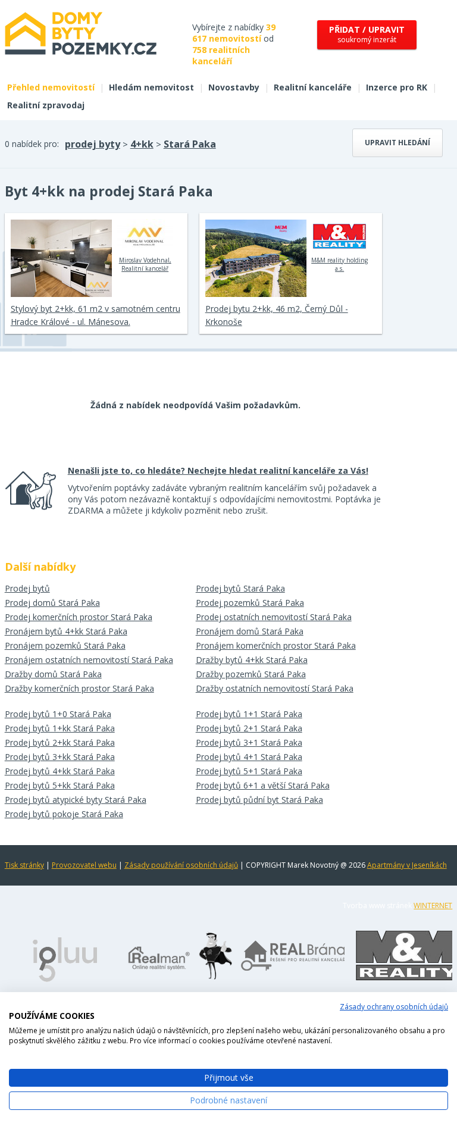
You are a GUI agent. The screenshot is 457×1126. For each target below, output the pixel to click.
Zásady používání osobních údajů (181, 865)
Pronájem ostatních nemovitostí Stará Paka (89, 659)
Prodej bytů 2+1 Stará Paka (249, 728)
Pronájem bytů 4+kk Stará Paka (66, 631)
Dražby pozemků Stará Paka (251, 674)
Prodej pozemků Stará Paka (250, 602)
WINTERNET (433, 905)
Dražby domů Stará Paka (53, 674)
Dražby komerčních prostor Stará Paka (79, 688)
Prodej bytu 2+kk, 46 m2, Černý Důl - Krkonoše (276, 315)
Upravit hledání (397, 142)
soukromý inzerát (367, 34)
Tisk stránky (24, 865)
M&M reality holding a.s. (339, 264)
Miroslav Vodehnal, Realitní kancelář (145, 264)
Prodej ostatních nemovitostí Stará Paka (274, 617)
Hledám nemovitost (151, 87)
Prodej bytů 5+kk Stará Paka (60, 785)
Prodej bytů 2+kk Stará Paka (60, 742)
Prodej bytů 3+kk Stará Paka (60, 756)
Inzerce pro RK (396, 87)
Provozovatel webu (84, 865)
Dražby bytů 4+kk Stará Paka (252, 659)
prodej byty (92, 144)
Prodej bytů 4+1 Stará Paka (249, 756)
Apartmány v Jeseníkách (407, 865)
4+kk (142, 144)
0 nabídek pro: (32, 143)
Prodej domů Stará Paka (52, 602)
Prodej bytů (27, 588)
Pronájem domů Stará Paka (249, 631)
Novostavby (233, 87)
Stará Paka (190, 144)
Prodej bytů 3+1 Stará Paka (249, 742)
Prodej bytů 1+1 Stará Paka (249, 714)
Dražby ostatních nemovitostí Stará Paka (274, 688)
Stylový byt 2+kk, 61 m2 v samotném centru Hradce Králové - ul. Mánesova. (95, 315)
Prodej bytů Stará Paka (240, 588)
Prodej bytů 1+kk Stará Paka (60, 728)
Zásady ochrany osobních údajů (394, 1007)
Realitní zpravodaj (45, 105)
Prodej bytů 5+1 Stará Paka (249, 771)
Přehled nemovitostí (51, 87)
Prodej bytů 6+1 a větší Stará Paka (263, 785)
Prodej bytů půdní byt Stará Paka (259, 799)
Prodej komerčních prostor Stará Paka (78, 617)
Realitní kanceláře (313, 87)
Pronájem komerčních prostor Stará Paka (276, 645)
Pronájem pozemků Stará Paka (65, 645)
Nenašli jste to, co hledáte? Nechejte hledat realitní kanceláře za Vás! (218, 470)
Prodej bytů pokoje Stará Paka (64, 814)
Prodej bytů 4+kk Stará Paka (60, 771)
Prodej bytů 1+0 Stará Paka (58, 714)
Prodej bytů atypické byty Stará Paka (75, 799)
